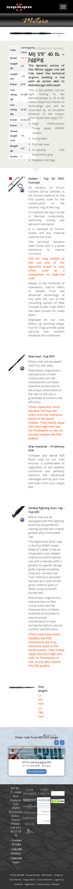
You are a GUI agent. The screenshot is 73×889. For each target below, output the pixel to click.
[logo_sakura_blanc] (30, 7)
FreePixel (18, 884)
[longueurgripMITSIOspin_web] (21, 687)
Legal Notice (30, 884)
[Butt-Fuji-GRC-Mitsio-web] (16, 514)
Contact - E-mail (16, 842)
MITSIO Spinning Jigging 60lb (36, 762)
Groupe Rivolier (33, 875)
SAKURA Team (17, 860)
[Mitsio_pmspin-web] (16, 363)
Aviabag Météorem (49, 821)
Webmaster (47, 875)
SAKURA (20, 875)
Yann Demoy (15, 879)
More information (36, 771)
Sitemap (55, 884)
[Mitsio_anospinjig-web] (16, 185)
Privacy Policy (43, 884)
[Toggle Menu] (63, 6)
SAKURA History (16, 851)
